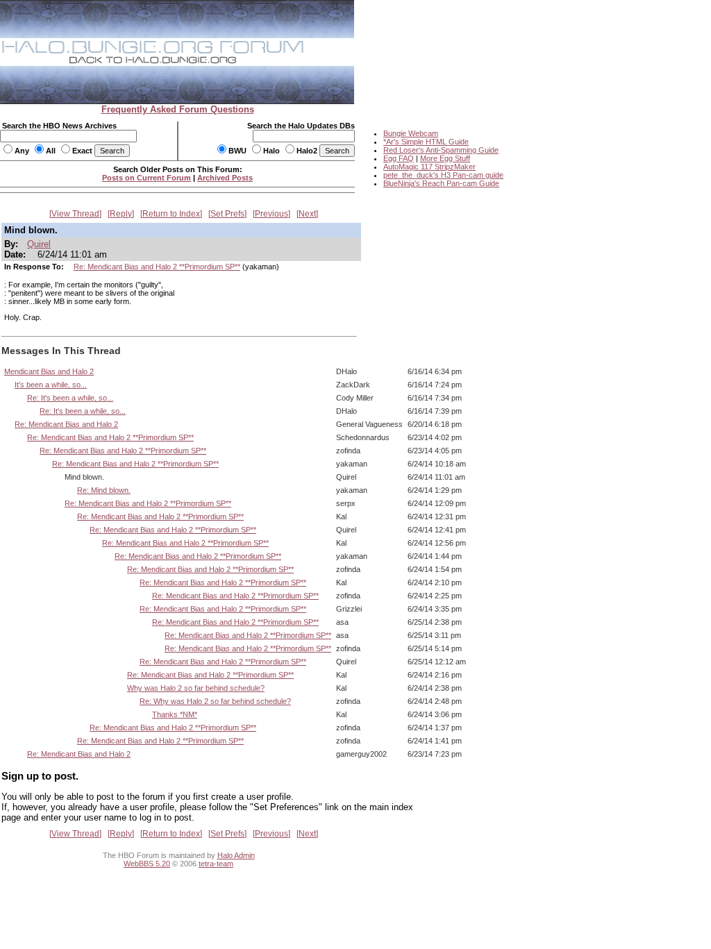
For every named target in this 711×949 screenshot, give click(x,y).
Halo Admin (236, 855)
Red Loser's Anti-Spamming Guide (441, 150)
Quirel (39, 244)
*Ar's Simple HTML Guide (426, 141)
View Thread (75, 214)
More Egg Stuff (445, 158)
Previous (271, 214)
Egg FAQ (398, 158)
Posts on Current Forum (146, 178)
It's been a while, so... (51, 384)
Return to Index (171, 214)
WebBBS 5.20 (147, 863)
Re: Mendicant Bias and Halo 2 (66, 424)
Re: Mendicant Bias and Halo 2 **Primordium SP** (157, 266)
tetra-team (216, 863)
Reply (121, 214)
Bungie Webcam (410, 133)
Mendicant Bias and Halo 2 (49, 371)
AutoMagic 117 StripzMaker (429, 166)
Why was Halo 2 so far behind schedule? (196, 688)
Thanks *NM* (174, 714)
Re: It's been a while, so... (70, 398)
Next (307, 214)
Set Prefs (227, 214)
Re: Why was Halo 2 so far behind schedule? (215, 701)
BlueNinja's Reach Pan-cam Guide (441, 183)
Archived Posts (225, 178)
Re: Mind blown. (104, 490)
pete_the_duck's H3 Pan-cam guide (443, 175)
